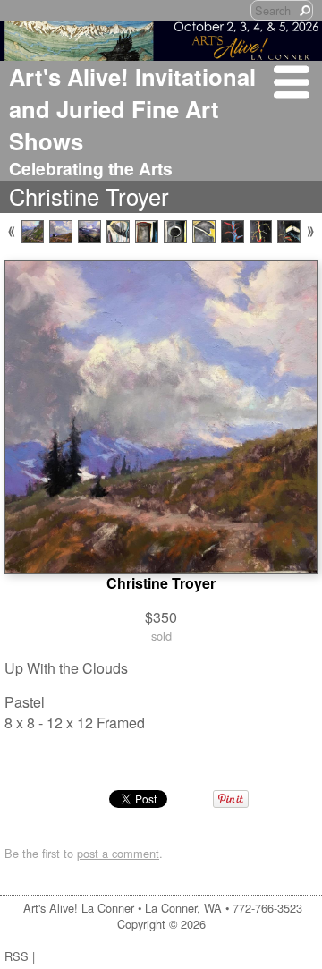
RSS (16, 956)
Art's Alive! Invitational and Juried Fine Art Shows (132, 108)
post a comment (118, 853)
